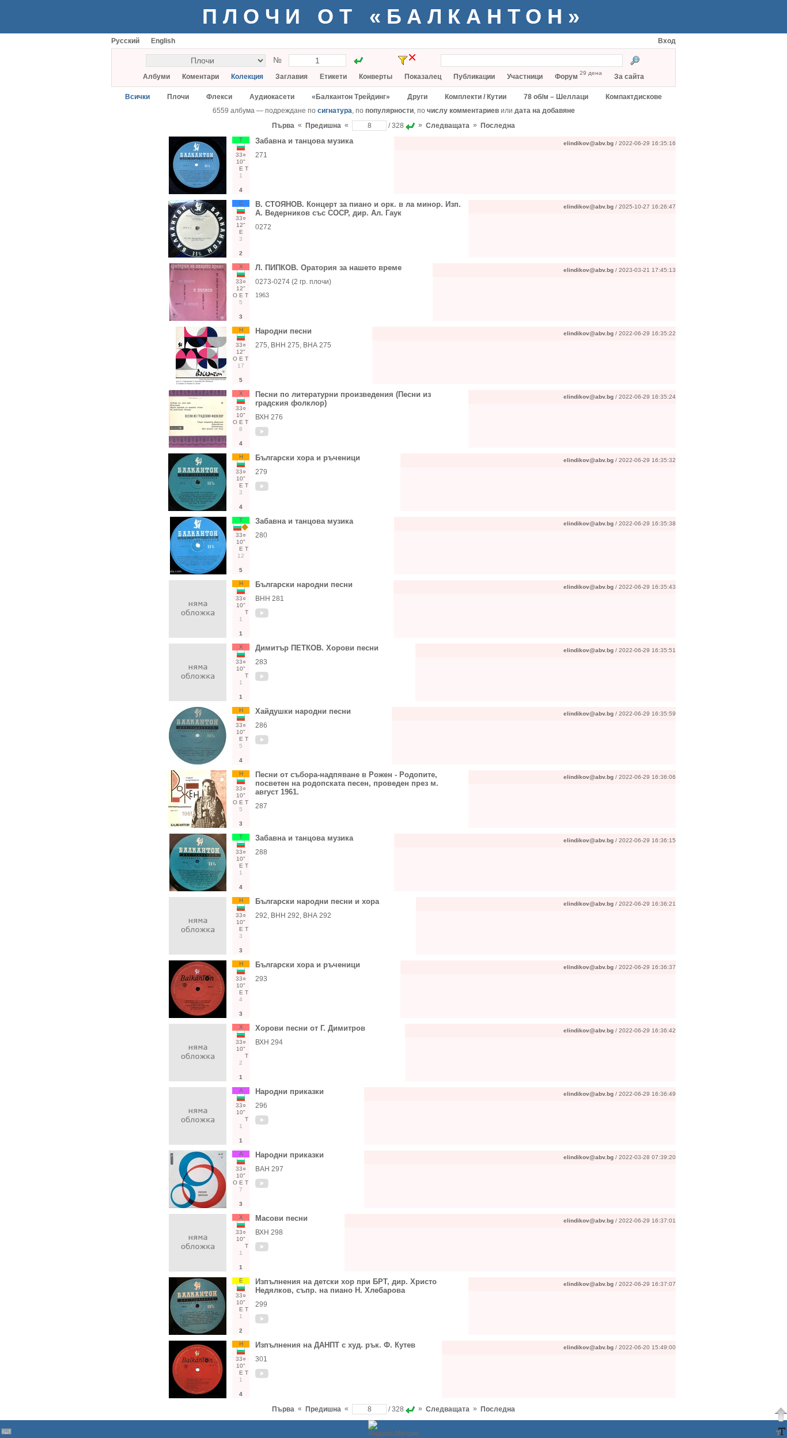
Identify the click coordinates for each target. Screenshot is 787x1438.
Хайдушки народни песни (303, 711)
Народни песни (283, 331)
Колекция (247, 77)
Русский (125, 41)
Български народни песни (304, 584)
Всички (137, 97)
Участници (525, 77)
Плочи (178, 97)
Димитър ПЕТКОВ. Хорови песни (317, 648)
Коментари (200, 77)
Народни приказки (289, 1091)
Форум (566, 77)
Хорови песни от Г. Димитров (310, 1028)
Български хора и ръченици (307, 457)
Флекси (219, 97)
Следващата (448, 126)
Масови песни (281, 1218)
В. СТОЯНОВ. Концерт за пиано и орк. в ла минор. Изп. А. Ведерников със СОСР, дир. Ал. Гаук (358, 208)
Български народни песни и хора (317, 901)
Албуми (156, 77)
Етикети (333, 77)
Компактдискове (634, 97)
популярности (389, 111)
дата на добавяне (544, 111)
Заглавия (291, 77)
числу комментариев (463, 111)
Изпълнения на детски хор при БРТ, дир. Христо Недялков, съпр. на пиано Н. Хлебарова (346, 1286)
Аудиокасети (271, 97)
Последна (497, 126)
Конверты (375, 77)
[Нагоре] (780, 1414)
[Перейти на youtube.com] (262, 434)
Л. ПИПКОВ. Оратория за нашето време (328, 267)
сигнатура (334, 111)
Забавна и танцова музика (304, 141)
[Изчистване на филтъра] (412, 57)
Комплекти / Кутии (475, 97)
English (163, 41)
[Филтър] (402, 60)
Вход (667, 41)
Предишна (323, 126)
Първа (283, 126)
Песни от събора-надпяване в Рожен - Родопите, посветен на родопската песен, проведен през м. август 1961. (346, 783)
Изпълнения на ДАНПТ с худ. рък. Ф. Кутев (335, 1345)
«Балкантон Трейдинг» (351, 97)
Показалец (422, 77)
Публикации (474, 77)
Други (417, 97)
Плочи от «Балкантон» (393, 16)
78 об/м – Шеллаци (556, 97)
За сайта (629, 77)
